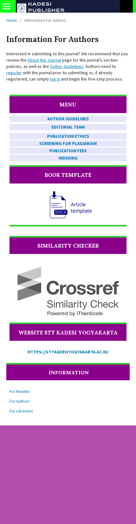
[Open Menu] (6, 6)
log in (55, 79)
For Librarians (21, 411)
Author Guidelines (66, 66)
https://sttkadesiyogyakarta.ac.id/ (68, 352)
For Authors (19, 401)
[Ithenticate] (68, 291)
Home (11, 20)
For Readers (19, 391)
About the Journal (44, 60)
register (14, 72)
